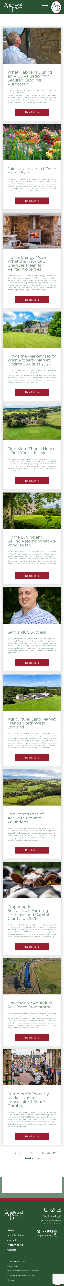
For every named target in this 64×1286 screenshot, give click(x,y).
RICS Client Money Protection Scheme (23, 1271)
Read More (32, 112)
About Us (12, 1230)
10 (43, 1152)
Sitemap (10, 1280)
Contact (11, 1249)
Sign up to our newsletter (50, 1221)
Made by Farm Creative (51, 1223)
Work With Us (15, 1244)
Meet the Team (15, 1234)
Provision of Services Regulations (20, 1275)
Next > (29, 1158)
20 (48, 1152)
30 (54, 1152)
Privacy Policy (12, 1266)
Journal (11, 1239)
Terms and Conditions (16, 1261)
